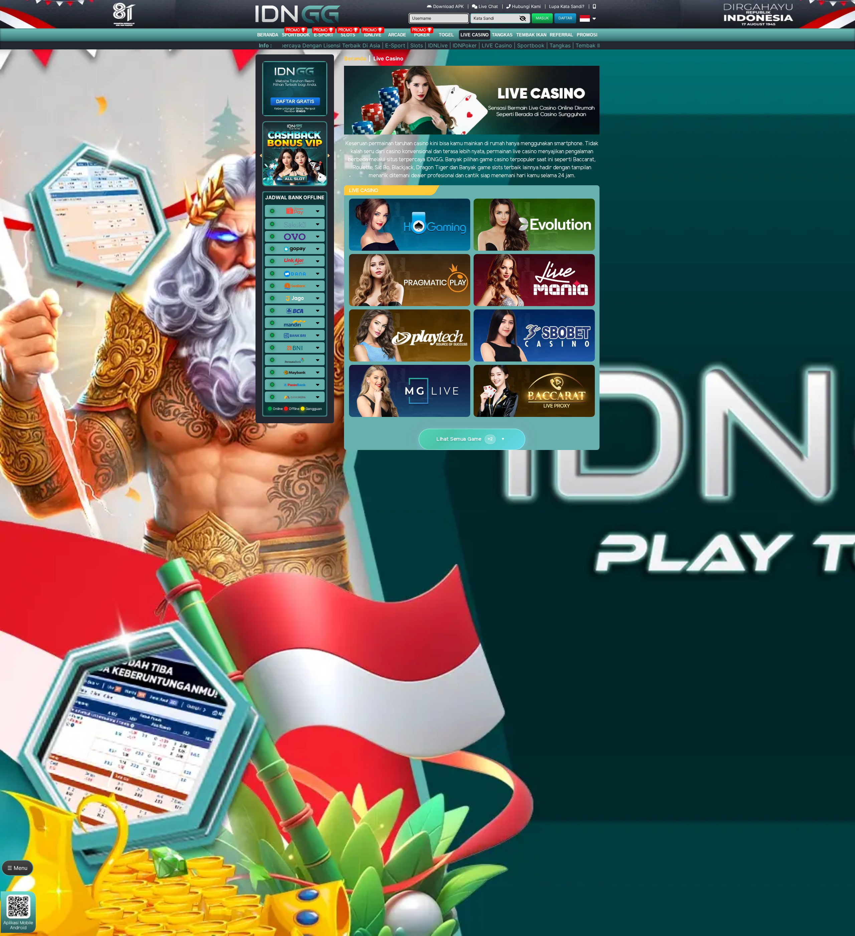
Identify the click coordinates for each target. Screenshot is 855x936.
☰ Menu (17, 868)
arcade (397, 34)
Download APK (448, 6)
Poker (422, 34)
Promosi (587, 34)
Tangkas (502, 34)
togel (446, 34)
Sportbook (296, 34)
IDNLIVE (372, 34)
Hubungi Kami (526, 6)
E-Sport (323, 34)
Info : (265, 45)
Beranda (267, 34)
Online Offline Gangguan (297, 409)
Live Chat (487, 6)
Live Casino (475, 34)
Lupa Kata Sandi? (567, 6)
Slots (348, 34)
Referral (561, 34)
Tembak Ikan (531, 34)
